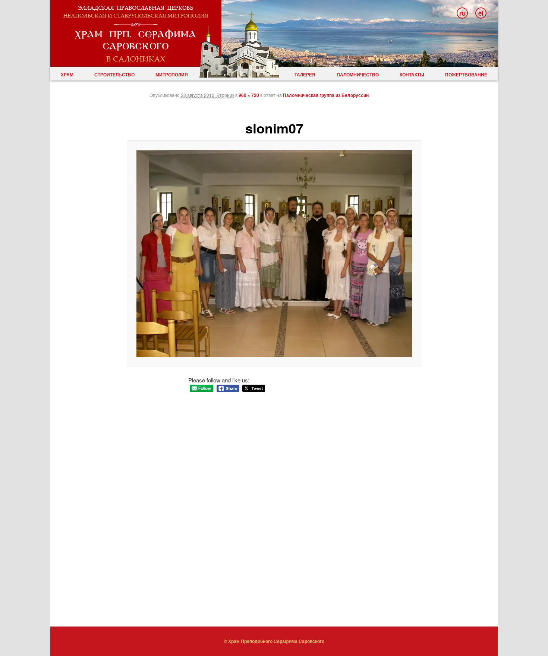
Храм (67, 74)
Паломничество (358, 74)
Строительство (114, 74)
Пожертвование (466, 74)
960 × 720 (249, 95)
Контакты (412, 74)
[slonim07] (274, 253)
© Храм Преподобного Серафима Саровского (274, 641)
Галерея (305, 74)
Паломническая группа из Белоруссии (326, 95)
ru (462, 13)
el (481, 13)
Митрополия (171, 74)
